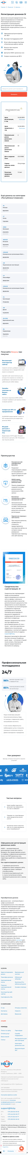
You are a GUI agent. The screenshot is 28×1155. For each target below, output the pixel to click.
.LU (4, 275)
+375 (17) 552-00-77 (13, 1116)
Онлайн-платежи (20, 987)
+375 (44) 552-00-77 (13, 1114)
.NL (4, 329)
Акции (3, 1021)
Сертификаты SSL (7, 997)
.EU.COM (5, 318)
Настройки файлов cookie (9, 1095)
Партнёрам (18, 1030)
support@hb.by (10, 634)
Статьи (3, 1039)
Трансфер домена (7, 977)
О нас (3, 1008)
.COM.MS (5, 252)
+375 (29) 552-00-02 (13, 1119)
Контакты (4, 1011)
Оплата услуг (5, 1033)
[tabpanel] (14, 142)
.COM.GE (5, 286)
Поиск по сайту (6, 1030)
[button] (14, 807)
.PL (4, 205)
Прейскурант (22, 119)
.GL (4, 297)
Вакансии (18, 1014)
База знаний (5, 1036)
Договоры (4, 1014)
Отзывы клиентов (21, 1008)
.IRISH (4, 227)
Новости (17, 1011)
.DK (4, 307)
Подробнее (5, 1147)
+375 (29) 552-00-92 (13, 1111)
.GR (4, 263)
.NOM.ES (5, 239)
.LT (3, 216)
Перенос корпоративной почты (6, 987)
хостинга (19, 940)
